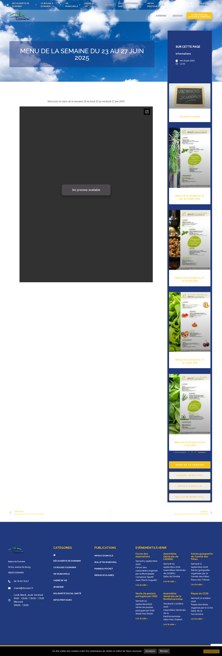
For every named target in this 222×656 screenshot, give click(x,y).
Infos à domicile (103, 556)
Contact (178, 16)
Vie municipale (71, 4)
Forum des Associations (143, 555)
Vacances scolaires (189, 116)
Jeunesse (107, 5)
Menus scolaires (104, 575)
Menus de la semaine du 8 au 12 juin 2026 (189, 444)
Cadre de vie (90, 4)
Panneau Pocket (103, 569)
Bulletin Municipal (105, 562)
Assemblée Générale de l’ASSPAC (170, 556)
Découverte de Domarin (20, 4)
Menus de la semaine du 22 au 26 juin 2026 (189, 279)
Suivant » (202, 452)
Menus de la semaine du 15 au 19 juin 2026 (189, 361)
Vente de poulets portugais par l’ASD (146, 595)
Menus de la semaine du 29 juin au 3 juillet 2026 (189, 197)
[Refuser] (211, 651)
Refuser (164, 651)
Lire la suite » (142, 585)
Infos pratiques (153, 4)
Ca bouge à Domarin (47, 4)
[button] (218, 4)
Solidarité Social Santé (128, 4)
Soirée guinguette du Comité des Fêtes (202, 556)
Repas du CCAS (200, 593)
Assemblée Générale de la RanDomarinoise (173, 596)
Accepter (150, 651)
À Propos (161, 16)
